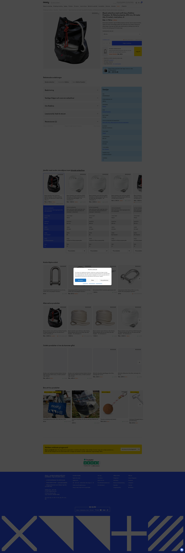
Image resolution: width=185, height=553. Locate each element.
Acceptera (80, 280)
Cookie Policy (85, 283)
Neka (92, 280)
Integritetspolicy (92, 283)
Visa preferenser (104, 280)
